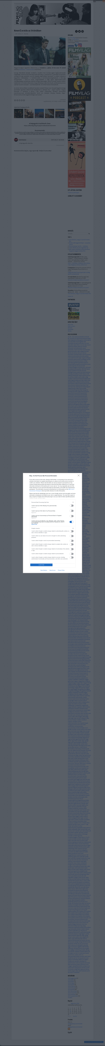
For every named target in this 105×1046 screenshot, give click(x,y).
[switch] (72, 506)
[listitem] (52, 502)
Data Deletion (44, 570)
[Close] (79, 475)
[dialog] (52, 523)
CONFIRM (41, 564)
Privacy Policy (61, 570)
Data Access (52, 570)
